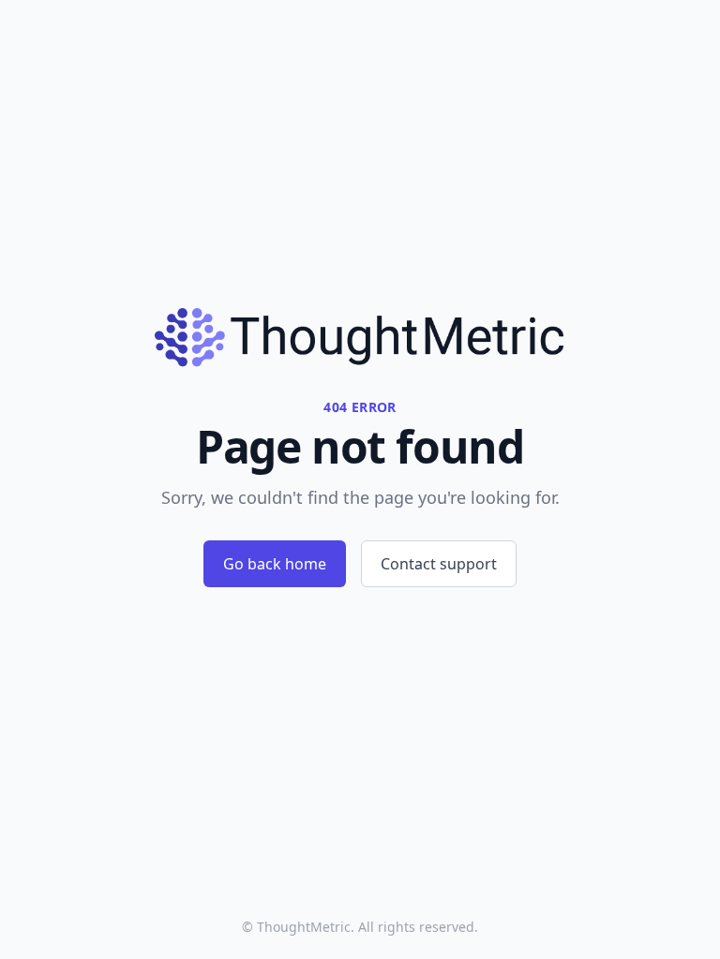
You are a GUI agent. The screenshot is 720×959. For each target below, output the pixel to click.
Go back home (274, 563)
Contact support (439, 563)
